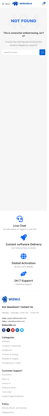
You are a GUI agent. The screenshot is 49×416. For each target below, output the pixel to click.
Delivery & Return (9, 387)
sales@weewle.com (16, 321)
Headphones (7, 350)
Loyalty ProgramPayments (13, 396)
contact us (6, 383)
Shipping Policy (8, 412)
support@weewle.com (14, 318)
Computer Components (11, 346)
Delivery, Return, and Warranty (14, 408)
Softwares (6, 341)
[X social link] (8, 330)
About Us (5, 379)
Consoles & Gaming (10, 354)
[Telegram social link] (22, 330)
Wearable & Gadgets (10, 358)
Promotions (7, 374)
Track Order (7, 392)
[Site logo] (23, 3)
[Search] (42, 52)
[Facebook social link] (4, 330)
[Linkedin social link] (17, 330)
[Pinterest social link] (13, 330)
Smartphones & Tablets (11, 363)
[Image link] (12, 299)
